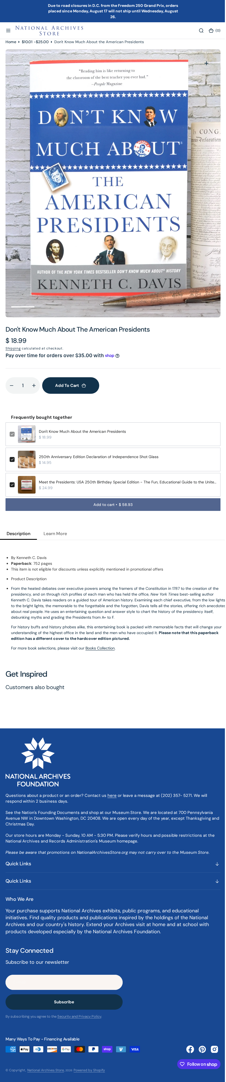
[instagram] (210, 1049)
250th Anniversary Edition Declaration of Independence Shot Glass (98, 456)
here (112, 795)
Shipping (13, 348)
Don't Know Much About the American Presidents (82, 431)
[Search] (197, 30)
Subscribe (64, 1002)
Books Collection (100, 648)
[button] (8, 30)
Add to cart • (111, 504)
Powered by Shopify (89, 1070)
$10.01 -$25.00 (35, 41)
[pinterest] (198, 1049)
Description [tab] (18, 533)
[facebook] (186, 1049)
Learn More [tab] (55, 533)
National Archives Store (45, 1070)
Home (11, 41)
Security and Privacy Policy (79, 1016)
